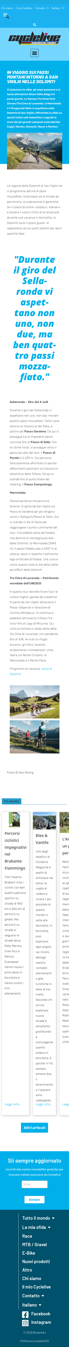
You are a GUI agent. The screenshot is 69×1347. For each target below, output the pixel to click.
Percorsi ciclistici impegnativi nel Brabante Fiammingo (15, 851)
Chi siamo (7, 8)
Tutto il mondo (36, 1218)
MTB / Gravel (34, 1244)
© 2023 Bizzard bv (34, 1332)
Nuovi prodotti (36, 1261)
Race (27, 1236)
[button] (5, 16)
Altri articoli (34, 1127)
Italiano (56, 8)
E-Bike (28, 1253)
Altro (27, 1269)
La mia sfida (34, 1227)
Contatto (40, 8)
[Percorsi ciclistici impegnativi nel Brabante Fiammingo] (15, 819)
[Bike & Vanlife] (44, 820)
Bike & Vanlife (42, 839)
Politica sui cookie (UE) (34, 1341)
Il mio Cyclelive (24, 8)
